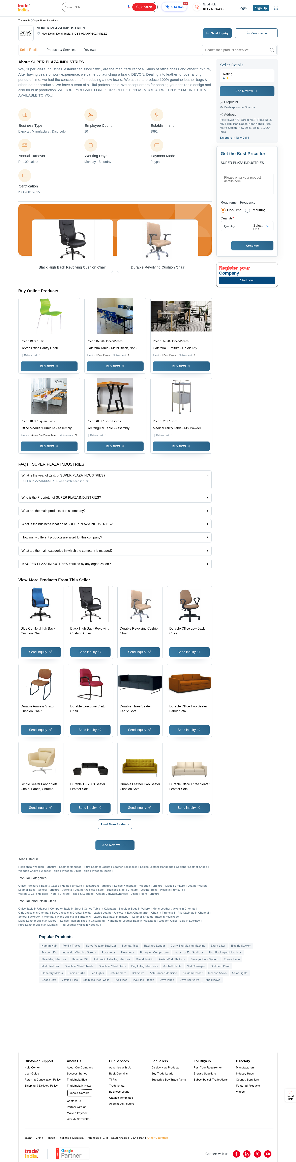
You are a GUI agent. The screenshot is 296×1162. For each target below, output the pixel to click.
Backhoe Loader (154, 945)
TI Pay (113, 1079)
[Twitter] (257, 1154)
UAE (105, 1137)
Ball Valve (138, 973)
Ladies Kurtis (76, 973)
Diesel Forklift (144, 959)
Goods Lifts (48, 979)
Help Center (32, 1067)
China (39, 1137)
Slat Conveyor (196, 966)
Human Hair (49, 945)
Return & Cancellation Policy (43, 1079)
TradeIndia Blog (77, 1079)
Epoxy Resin (232, 959)
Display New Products (165, 1067)
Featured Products (248, 1085)
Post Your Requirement (208, 1067)
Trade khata (116, 1085)
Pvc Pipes (121, 979)
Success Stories (77, 1073)
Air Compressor (193, 973)
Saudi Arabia (119, 1137)
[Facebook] (236, 1154)
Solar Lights (239, 973)
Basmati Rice (130, 945)
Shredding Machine (53, 959)
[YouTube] (268, 1154)
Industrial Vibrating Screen (79, 952)
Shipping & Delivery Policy (41, 1085)
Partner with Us (76, 1106)
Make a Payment (77, 1113)
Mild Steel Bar (50, 966)
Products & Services (61, 49)
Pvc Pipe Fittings (143, 979)
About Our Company (80, 1067)
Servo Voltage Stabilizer (101, 945)
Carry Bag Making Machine (188, 945)
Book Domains (118, 1073)
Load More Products (115, 824)
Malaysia (78, 1137)
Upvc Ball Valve (189, 979)
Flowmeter (127, 952)
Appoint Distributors (121, 1103)
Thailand (63, 1137)
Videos (240, 1091)
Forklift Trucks (71, 945)
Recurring (258, 210)
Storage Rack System (204, 959)
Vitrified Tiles (70, 979)
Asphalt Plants (172, 966)
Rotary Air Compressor (154, 952)
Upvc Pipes (167, 979)
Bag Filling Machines (144, 966)
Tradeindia (24, 20)
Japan (28, 1137)
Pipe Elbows (212, 979)
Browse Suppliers (205, 1073)
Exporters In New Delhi (234, 137)
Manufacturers (245, 1067)
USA (133, 1137)
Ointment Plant (220, 966)
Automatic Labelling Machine (112, 959)
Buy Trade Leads (162, 1073)
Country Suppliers (247, 1079)
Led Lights (97, 973)
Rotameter (108, 952)
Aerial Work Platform (172, 959)
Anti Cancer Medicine (163, 973)
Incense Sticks (217, 973)
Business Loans (119, 1091)
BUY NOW (47, 366)
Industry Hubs (245, 1073)
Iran (141, 1137)
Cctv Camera (118, 973)
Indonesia (93, 1137)
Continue (252, 245)
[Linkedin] (247, 1154)
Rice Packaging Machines (225, 952)
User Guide (32, 1073)
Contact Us (74, 1100)
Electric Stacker (241, 945)
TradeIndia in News (79, 1085)
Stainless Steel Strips (112, 966)
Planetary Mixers (52, 973)
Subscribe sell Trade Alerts (211, 1079)
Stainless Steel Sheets (79, 966)
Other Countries (157, 1137)
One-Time (234, 210)
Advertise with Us (120, 1067)
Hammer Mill (80, 959)
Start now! (247, 280)
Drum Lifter (218, 945)
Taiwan (50, 1137)
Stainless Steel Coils (96, 979)
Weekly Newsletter (78, 1119)
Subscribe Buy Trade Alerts (168, 1079)
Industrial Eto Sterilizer (189, 952)
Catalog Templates (121, 1097)
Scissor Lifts (49, 952)
